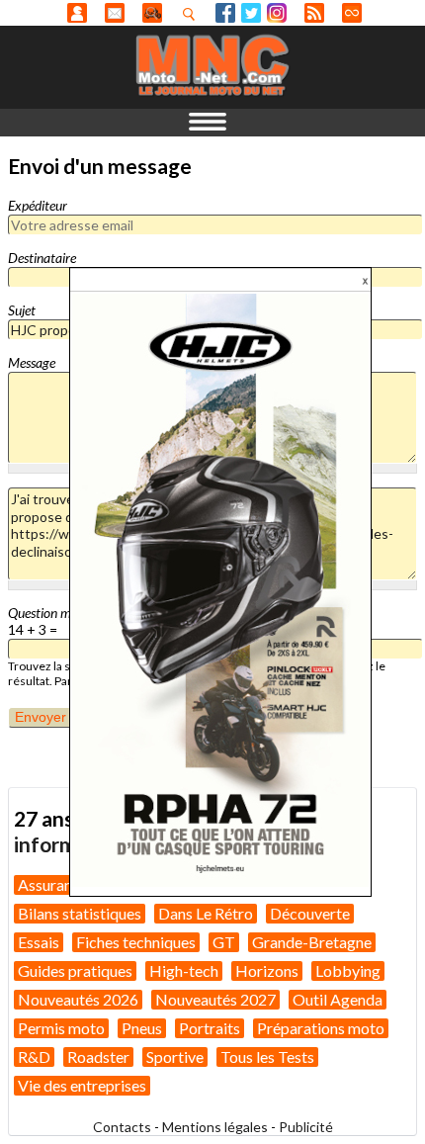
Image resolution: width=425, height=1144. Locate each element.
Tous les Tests (267, 1056)
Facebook (225, 13)
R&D (34, 1056)
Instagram (277, 13)
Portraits (209, 1027)
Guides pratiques (75, 970)
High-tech (183, 970)
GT (223, 941)
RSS (314, 13)
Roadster (98, 1056)
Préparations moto (320, 1027)
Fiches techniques (136, 941)
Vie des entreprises (82, 1085)
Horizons (266, 970)
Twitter (251, 13)
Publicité (306, 1126)
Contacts (122, 1126)
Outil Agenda (337, 999)
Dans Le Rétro (205, 913)
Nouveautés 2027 (215, 999)
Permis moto (61, 1027)
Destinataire (42, 257)
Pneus (142, 1027)
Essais (38, 941)
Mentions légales (215, 1126)
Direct (352, 13)
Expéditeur (37, 205)
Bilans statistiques (79, 913)
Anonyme (77, 13)
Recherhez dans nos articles (193, 14)
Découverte (310, 913)
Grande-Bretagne (312, 941)
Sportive (175, 1056)
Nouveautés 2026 (78, 999)
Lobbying (348, 970)
